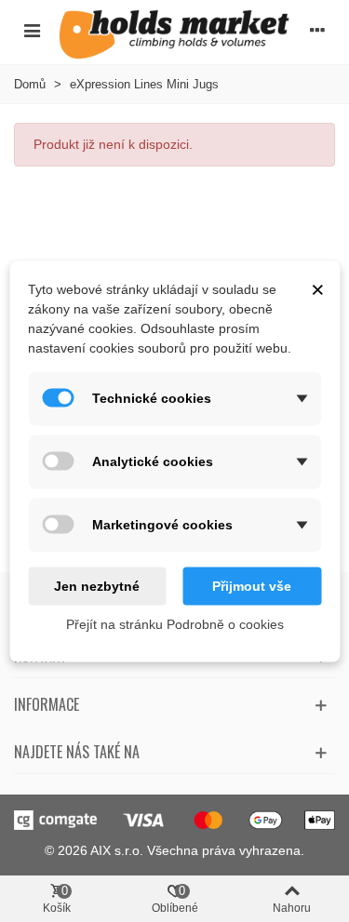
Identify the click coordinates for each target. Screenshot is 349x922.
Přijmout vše (251, 585)
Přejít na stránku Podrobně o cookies (175, 623)
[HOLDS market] (174, 34)
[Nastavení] (317, 29)
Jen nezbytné (97, 585)
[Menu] (31, 29)
